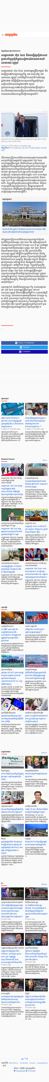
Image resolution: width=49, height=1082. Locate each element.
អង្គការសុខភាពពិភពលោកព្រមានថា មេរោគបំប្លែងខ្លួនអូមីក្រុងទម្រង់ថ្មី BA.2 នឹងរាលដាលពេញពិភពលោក (12, 422)
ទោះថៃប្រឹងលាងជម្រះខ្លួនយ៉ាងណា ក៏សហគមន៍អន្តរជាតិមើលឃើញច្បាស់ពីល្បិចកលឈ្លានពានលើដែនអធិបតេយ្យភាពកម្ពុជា (36, 911)
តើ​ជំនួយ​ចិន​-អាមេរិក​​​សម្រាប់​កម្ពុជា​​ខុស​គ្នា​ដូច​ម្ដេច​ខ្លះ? (34, 631)
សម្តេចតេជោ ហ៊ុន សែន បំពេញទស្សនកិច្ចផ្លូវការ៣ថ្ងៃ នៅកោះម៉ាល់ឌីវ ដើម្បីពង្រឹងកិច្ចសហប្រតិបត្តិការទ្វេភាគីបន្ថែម (12, 490)
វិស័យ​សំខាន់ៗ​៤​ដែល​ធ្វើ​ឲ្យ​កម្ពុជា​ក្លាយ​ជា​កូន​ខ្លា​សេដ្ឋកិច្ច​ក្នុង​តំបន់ (36, 843)
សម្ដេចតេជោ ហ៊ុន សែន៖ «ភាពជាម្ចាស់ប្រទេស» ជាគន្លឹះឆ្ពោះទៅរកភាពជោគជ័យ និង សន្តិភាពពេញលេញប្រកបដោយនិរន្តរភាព (36, 573)
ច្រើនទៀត (44, 753)
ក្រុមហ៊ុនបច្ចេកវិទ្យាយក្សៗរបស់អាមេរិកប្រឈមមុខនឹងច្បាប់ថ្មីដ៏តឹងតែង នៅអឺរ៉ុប (12, 718)
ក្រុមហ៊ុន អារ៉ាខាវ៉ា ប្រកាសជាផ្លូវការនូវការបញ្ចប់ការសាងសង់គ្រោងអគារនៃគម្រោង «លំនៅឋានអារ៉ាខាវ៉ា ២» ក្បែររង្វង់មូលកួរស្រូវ (12, 678)
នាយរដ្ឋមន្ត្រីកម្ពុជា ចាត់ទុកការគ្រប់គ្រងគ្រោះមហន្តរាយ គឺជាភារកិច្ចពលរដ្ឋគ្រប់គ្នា (11, 569)
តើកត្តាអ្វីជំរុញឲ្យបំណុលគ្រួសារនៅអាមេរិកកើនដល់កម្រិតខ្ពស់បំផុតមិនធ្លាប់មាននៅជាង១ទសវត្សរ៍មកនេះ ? (35, 422)
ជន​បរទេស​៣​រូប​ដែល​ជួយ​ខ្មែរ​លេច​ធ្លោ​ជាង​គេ (36, 775)
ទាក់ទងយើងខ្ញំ (24, 1063)
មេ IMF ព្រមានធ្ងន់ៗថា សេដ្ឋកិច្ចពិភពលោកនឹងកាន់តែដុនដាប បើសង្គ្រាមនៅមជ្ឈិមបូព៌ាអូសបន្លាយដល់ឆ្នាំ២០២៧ (11, 635)
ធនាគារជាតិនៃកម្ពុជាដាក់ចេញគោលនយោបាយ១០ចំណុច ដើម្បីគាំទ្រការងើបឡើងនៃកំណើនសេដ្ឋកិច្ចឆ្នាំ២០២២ (23, 230)
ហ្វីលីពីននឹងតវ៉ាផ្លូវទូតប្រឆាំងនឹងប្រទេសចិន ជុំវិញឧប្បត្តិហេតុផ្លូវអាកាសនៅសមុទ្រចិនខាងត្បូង (35, 675)
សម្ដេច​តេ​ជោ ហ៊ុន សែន (21, 148)
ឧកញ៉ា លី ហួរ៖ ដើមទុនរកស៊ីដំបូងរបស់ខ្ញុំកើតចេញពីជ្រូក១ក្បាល (36, 810)
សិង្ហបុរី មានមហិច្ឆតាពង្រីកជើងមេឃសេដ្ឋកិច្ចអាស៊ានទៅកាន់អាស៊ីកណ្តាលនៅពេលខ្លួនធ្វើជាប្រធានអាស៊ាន (35, 1001)
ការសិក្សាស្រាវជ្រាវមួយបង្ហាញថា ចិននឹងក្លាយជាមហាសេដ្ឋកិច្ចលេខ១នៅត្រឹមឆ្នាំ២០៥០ (12, 999)
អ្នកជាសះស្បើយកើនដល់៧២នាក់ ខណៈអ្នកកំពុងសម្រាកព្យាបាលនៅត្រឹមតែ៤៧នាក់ (36, 718)
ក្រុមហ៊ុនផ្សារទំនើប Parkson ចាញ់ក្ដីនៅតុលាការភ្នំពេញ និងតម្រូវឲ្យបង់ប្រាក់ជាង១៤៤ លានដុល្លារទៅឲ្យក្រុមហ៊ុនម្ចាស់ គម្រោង (12, 847)
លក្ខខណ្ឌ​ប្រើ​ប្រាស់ (42, 1063)
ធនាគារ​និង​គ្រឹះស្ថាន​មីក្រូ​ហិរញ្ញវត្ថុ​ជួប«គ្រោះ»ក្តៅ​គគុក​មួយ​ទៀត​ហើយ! (12, 776)
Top (26, 1058)
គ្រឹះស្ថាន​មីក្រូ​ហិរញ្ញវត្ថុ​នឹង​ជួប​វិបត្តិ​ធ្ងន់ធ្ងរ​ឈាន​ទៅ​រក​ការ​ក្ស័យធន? (12, 810)
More (45, 460)
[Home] (12, 35)
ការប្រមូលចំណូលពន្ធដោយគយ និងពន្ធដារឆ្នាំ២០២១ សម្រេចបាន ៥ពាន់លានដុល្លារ (36, 483)
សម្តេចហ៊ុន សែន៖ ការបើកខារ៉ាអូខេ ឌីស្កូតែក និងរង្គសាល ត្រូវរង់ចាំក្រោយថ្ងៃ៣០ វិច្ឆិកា (36, 529)
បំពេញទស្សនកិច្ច (34, 148)
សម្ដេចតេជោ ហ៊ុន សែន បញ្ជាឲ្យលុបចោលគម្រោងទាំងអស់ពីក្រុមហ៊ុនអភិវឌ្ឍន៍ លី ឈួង (11, 531)
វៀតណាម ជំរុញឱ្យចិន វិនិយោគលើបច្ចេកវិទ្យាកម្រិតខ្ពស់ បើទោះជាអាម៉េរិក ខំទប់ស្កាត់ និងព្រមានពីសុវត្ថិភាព (36, 955)
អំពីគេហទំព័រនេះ (13, 1063)
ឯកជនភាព (32, 1063)
